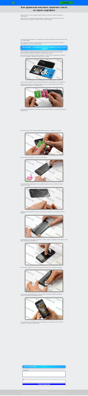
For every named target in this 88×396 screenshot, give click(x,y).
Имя (23, 379)
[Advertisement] (44, 29)
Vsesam (66, 3)
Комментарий (25, 370)
